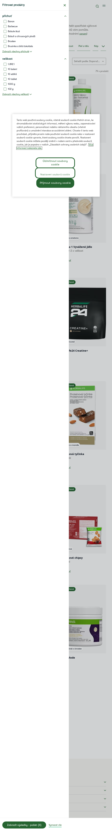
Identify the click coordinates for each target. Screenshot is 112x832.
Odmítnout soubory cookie (55, 163)
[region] (56, 155)
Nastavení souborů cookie (55, 174)
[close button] (64, 5)
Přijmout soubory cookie (55, 182)
